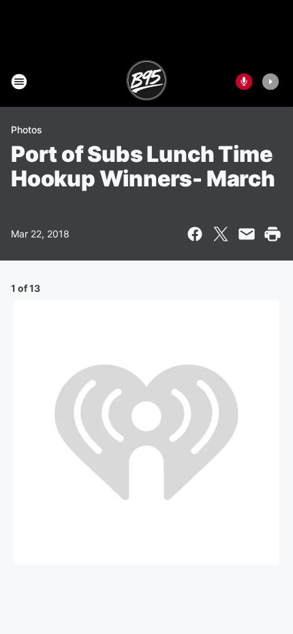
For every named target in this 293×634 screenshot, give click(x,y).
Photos (26, 129)
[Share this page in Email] (246, 234)
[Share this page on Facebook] (194, 234)
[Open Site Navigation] (19, 81)
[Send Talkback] (244, 81)
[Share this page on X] (220, 234)
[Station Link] (146, 81)
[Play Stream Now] (270, 81)
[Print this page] (272, 234)
